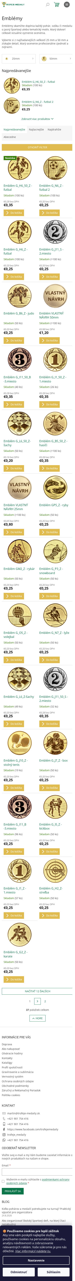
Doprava (7, 1044)
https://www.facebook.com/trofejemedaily (32, 1129)
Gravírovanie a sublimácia (17, 1072)
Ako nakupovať (11, 1049)
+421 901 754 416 (17, 1118)
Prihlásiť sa (13, 1191)
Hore (39, 1018)
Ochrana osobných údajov (18, 1081)
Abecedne (10, 137)
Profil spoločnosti (12, 1067)
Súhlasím (53, 1272)
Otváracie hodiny (12, 1053)
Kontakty (7, 1058)
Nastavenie (36, 1260)
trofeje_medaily (16, 1134)
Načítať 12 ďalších (37, 991)
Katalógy (7, 1062)
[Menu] (66, 4)
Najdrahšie (54, 129)
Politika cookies (11, 1095)
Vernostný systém (12, 1076)
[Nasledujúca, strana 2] (37, 1001)
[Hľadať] (47, 4)
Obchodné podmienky (15, 1086)
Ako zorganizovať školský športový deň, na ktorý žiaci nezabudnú (34, 1222)
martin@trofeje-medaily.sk (23, 1113)
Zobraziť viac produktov (35, 119)
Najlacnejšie (36, 129)
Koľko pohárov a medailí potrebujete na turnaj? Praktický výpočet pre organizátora (36, 1210)
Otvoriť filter (37, 147)
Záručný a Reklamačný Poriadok (21, 1090)
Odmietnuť (19, 1272)
